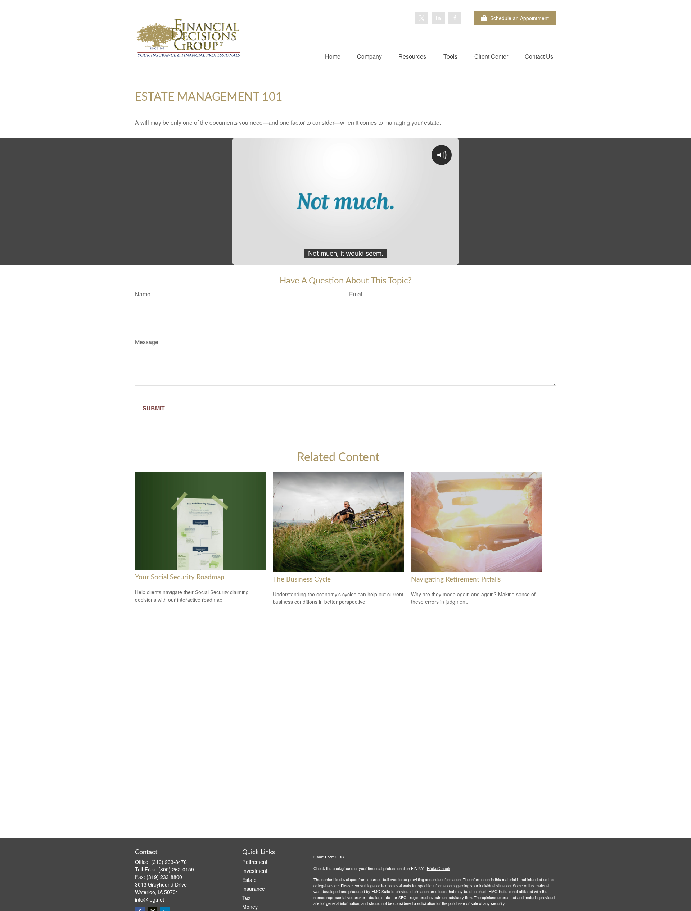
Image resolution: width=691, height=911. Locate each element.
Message (146, 342)
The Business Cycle (302, 579)
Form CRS (334, 857)
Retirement (254, 861)
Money (250, 906)
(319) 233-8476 (169, 861)
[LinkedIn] (438, 18)
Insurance (253, 888)
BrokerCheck (438, 868)
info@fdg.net (149, 899)
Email (356, 294)
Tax (246, 897)
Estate (249, 879)
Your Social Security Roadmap (180, 577)
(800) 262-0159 (176, 869)
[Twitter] (421, 18)
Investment (254, 870)
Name (142, 294)
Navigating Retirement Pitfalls (456, 579)
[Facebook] (454, 18)
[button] (332, 56)
